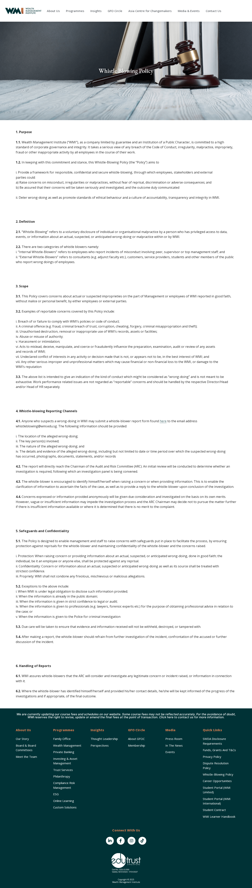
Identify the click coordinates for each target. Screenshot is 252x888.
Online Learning (63, 801)
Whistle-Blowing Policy (218, 774)
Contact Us (213, 11)
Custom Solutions (65, 807)
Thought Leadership (104, 739)
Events (170, 752)
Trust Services (63, 770)
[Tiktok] (142, 841)
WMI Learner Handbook (219, 816)
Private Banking (63, 752)
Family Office (62, 739)
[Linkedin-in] (110, 841)
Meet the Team (26, 757)
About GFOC (136, 739)
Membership (136, 745)
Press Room (173, 739)
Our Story (22, 739)
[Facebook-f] (121, 841)
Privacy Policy (212, 757)
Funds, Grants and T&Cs (219, 750)
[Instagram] (131, 841)
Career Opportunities (217, 781)
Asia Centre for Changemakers (150, 11)
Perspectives (100, 745)
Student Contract (214, 810)
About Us (53, 11)
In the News (174, 745)
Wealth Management (67, 745)
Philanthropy (61, 776)
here (163, 421)
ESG (56, 794)
